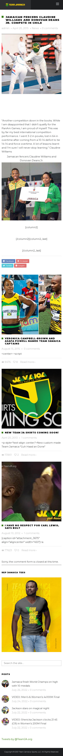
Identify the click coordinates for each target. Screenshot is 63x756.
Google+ (21, 265)
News (35, 28)
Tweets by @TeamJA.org (17, 739)
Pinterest (23, 261)
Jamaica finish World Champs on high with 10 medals (35, 683)
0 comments (50, 28)
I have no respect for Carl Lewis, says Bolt (32, 526)
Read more (27, 361)
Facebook (9, 261)
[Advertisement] (32, 112)
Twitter (8, 265)
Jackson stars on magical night (30, 708)
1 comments (29, 437)
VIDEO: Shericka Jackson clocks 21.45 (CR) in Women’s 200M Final (34, 721)
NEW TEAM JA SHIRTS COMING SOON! (32, 432)
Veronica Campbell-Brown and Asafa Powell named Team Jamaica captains (33, 341)
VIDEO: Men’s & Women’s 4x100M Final (36, 697)
